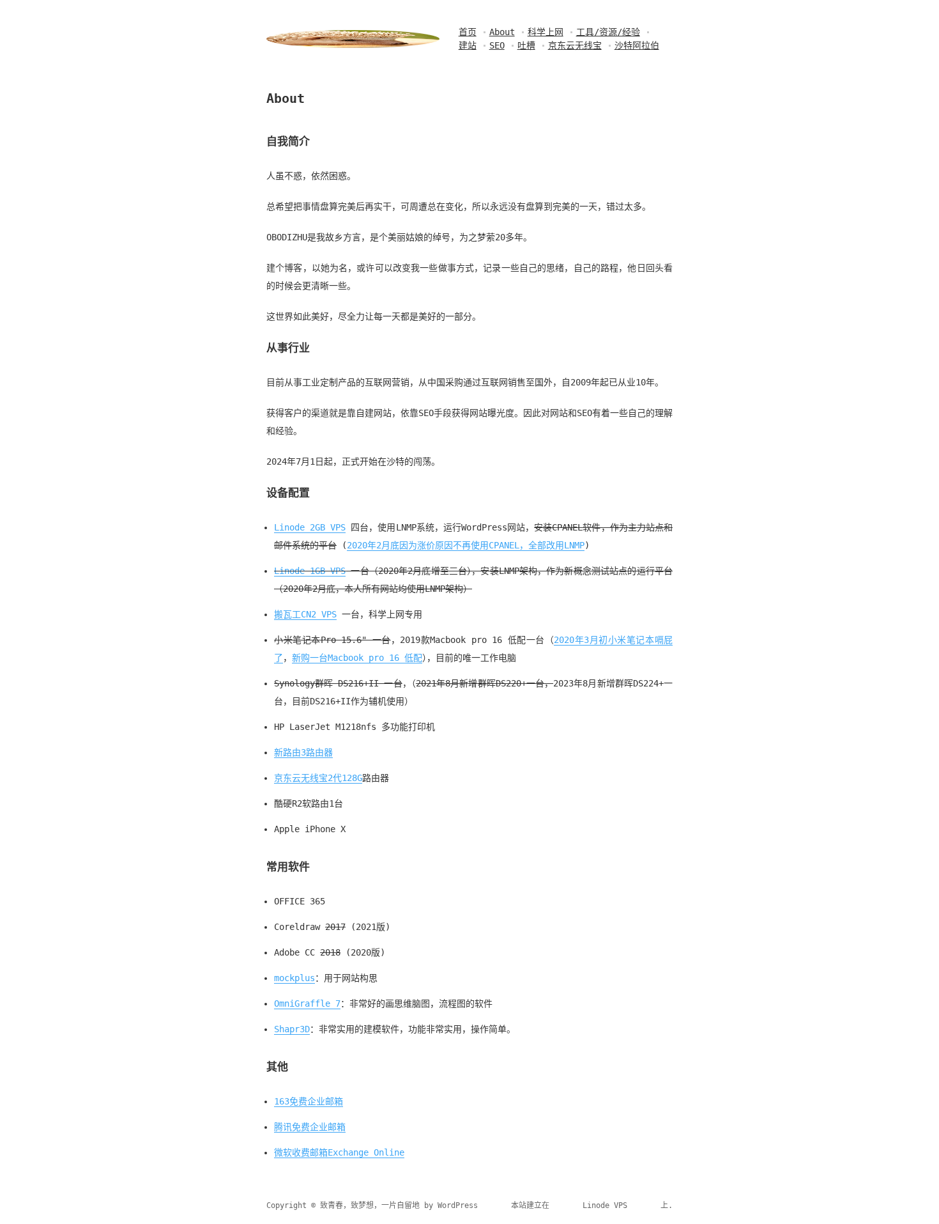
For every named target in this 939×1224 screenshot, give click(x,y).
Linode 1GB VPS (310, 571)
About (502, 32)
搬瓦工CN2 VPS (305, 614)
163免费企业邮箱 (308, 1101)
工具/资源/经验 (608, 32)
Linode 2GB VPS (310, 527)
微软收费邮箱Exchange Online (339, 1152)
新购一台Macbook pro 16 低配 (357, 658)
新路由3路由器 (303, 752)
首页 (468, 32)
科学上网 (545, 32)
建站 (468, 45)
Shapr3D (292, 1029)
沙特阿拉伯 (637, 45)
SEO (497, 45)
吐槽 (526, 45)
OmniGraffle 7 (307, 1003)
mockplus (294, 978)
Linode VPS (605, 1205)
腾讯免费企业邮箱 (310, 1127)
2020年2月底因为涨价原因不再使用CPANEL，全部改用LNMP (465, 545)
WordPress (458, 1205)
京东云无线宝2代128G (318, 778)
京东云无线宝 (575, 45)
